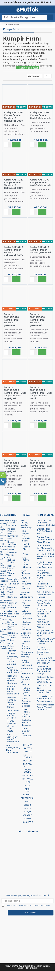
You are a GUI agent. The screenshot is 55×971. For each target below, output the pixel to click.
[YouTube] (34, 837)
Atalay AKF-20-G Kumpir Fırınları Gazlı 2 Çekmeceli (40, 115)
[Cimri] (34, 842)
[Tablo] (4, 76)
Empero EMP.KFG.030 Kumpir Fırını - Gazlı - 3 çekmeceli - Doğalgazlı (15, 466)
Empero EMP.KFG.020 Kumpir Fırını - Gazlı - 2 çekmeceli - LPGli (41, 393)
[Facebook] (48, 837)
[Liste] (8, 76)
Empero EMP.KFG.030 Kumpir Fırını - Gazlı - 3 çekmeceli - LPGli (41, 466)
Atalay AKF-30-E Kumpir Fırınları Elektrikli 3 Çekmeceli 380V (13, 184)
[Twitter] (7, 837)
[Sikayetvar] (48, 842)
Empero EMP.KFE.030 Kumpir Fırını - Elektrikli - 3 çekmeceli (38, 320)
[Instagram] (21, 837)
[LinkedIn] (7, 842)
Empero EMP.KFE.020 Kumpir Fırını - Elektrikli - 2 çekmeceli (12, 320)
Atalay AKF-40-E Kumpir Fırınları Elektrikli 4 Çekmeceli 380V (13, 251)
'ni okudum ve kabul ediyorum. (28, 905)
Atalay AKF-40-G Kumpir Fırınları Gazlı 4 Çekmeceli (40, 250)
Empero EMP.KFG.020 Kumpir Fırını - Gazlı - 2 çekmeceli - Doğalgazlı (15, 393)
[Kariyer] (21, 842)
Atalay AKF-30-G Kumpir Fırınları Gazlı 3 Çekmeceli (40, 182)
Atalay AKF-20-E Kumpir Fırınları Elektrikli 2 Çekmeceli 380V (13, 116)
